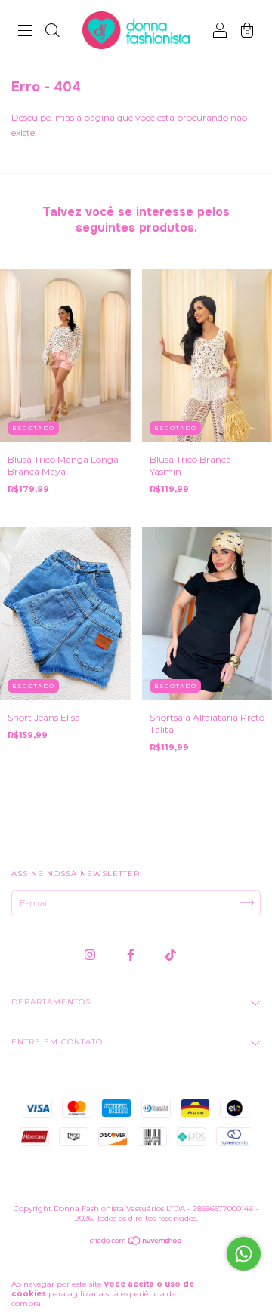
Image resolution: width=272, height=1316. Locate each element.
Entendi (234, 1294)
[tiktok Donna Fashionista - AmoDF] (170, 954)
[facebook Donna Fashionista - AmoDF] (132, 954)
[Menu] (24, 32)
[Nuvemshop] (136, 1242)
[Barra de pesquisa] (52, 32)
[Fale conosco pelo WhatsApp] (244, 1254)
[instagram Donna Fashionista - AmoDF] (91, 954)
